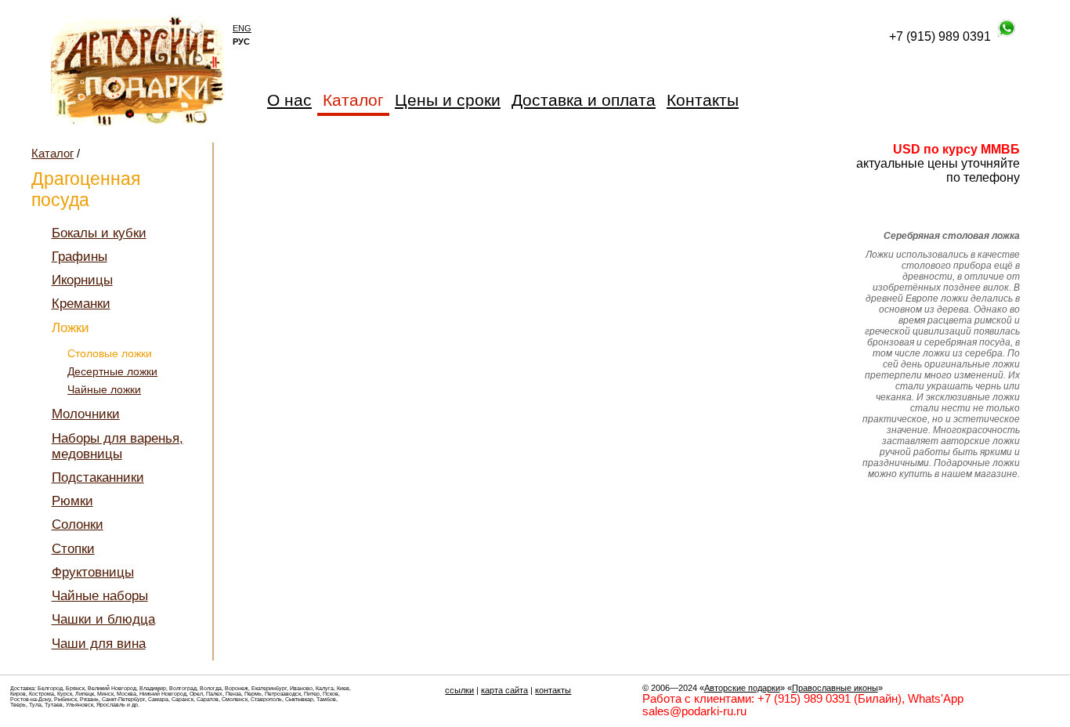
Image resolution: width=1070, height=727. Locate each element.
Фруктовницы (93, 572)
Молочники (86, 414)
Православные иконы (835, 688)
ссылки (459, 690)
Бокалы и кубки (99, 233)
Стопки (73, 548)
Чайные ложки (104, 390)
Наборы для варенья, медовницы (117, 446)
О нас (289, 100)
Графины (79, 256)
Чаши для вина (99, 643)
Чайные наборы (100, 595)
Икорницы (82, 280)
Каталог (52, 153)
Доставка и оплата (584, 100)
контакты (553, 690)
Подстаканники (98, 477)
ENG (242, 28)
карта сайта (504, 690)
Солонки (77, 524)
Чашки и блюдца (103, 619)
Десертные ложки (112, 372)
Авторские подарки (742, 688)
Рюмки (72, 501)
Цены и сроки (448, 100)
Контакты (703, 100)
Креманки (81, 303)
